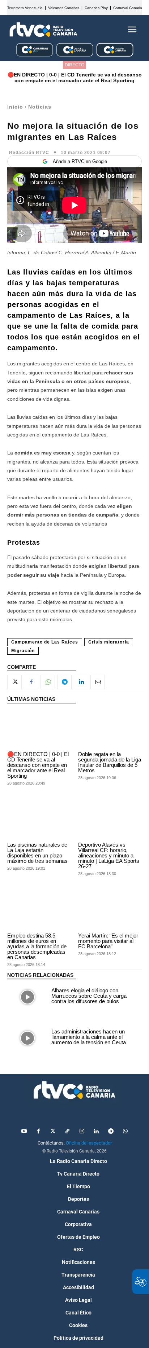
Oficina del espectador (89, 1143)
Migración (23, 650)
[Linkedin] (81, 682)
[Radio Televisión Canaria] (43, 29)
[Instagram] (81, 1131)
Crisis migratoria (108, 642)
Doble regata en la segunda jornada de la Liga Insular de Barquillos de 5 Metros (109, 762)
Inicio (15, 107)
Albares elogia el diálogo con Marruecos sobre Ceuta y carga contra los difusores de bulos (89, 995)
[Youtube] (23, 1131)
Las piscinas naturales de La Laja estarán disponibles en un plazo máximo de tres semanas (37, 853)
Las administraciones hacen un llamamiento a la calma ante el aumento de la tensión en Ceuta (88, 1036)
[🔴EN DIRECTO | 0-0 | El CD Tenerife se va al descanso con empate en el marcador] (39, 729)
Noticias (39, 107)
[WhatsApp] (48, 682)
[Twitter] (52, 1131)
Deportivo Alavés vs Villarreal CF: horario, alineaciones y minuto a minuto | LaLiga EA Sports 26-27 (108, 855)
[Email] (97, 682)
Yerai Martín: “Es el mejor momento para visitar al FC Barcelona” (108, 940)
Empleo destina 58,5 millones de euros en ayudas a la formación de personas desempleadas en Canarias (37, 946)
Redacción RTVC (29, 152)
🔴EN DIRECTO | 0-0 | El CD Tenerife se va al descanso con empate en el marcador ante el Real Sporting (75, 77)
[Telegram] (64, 682)
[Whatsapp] (125, 1131)
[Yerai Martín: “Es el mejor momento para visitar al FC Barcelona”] (110, 910)
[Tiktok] (67, 1131)
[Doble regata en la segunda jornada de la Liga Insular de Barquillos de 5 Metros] (110, 729)
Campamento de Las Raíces (44, 642)
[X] (14, 682)
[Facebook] (31, 682)
